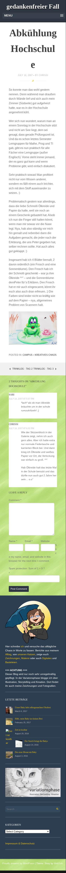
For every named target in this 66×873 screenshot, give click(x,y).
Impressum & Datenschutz (20, 843)
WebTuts (58, 863)
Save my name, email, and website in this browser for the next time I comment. (33, 553)
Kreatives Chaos (46, 355)
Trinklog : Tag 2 (22, 368)
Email (28, 541)
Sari (11, 394)
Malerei (25, 658)
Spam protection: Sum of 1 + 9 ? (27, 568)
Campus (27, 355)
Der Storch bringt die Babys (36, 741)
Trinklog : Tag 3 (43, 368)
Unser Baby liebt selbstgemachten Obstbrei (33, 707)
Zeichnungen (12, 658)
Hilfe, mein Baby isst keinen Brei (28, 719)
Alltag (8, 654)
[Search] (55, 808)
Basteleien (11, 662)
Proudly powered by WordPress (18, 863)
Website (45, 541)
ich (22, 646)
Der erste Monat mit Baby (26, 752)
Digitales (47, 658)
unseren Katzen (26, 654)
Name (13, 541)
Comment (15, 500)
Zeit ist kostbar (21, 730)
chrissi (43, 75)
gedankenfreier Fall (32, 6)
